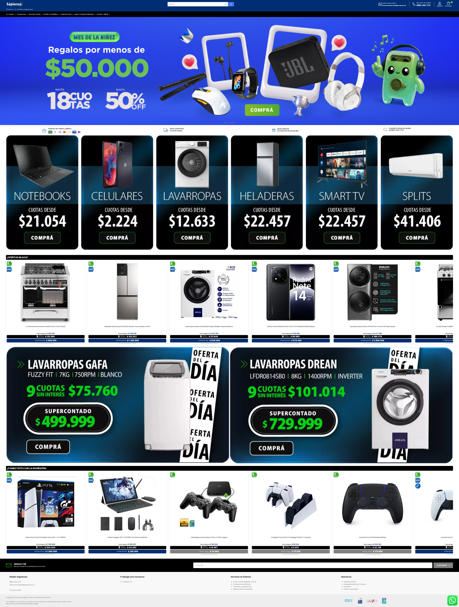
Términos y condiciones (242, 586)
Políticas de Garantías (241, 584)
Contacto (347, 586)
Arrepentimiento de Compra (355, 584)
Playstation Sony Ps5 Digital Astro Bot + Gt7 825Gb (45, 537)
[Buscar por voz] (225, 4)
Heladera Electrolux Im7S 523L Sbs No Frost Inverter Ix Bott (127, 326)
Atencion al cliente (423, 3)
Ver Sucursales (15, 590)
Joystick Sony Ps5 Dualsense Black (372, 537)
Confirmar (442, 565)
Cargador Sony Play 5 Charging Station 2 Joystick (291, 537)
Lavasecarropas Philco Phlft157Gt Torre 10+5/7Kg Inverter (372, 326)
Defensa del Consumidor (243, 589)
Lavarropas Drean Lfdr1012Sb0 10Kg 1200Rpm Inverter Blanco (209, 326)
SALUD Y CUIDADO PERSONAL (84, 14)
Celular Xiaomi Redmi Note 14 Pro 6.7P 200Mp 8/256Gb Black (291, 326)
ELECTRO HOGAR (34, 14)
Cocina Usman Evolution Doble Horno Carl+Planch (46, 326)
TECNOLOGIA (21, 14)
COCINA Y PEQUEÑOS (50, 14)
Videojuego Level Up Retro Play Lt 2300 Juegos (209, 537)
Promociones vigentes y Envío (244, 582)
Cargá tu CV (127, 582)
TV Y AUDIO (10, 14)
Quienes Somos (350, 582)
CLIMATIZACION (66, 14)
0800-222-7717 (423, 5)
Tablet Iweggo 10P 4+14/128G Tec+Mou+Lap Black (127, 537)
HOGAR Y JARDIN (102, 14)
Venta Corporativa (389, 3)
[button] (224, 122)
